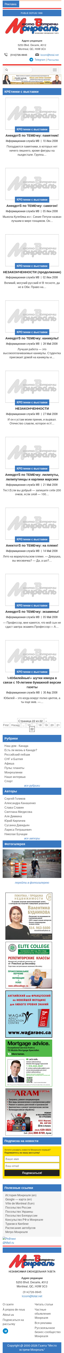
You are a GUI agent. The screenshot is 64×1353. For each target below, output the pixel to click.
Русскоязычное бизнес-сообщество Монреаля (48, 1332)
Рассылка (53, 59)
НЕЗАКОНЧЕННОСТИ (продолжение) (32, 272)
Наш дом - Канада (16, 746)
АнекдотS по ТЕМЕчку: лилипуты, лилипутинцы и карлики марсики (32, 476)
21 (58, 725)
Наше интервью (15, 777)
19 (46, 725)
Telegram (40, 59)
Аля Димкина (13, 816)
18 (40, 725)
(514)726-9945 (18, 55)
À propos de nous (14, 1309)
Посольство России (18, 1207)
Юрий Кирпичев (14, 821)
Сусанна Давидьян (17, 825)
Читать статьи (44, 1304)
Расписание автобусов (20, 1228)
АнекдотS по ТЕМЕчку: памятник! (32, 135)
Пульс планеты (14, 768)
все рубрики (32, 785)
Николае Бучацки (15, 834)
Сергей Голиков (14, 798)
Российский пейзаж (17, 754)
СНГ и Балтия (13, 759)
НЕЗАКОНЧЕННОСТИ (32, 408)
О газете (8, 1304)
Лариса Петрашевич (17, 829)
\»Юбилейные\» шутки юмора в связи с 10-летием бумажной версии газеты (32, 682)
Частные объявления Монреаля (43, 1313)
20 (52, 725)
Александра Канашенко (20, 803)
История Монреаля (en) (20, 1195)
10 (29, 725)
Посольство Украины (19, 1211)
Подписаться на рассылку (13, 1322)
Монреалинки (13, 772)
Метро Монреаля (16, 1232)
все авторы (32, 838)
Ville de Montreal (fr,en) (19, 1203)
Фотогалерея (14, 844)
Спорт (8, 781)
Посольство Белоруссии (21, 1215)
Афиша (9, 763)
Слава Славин (14, 807)
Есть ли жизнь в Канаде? (20, 750)
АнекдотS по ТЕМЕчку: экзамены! (32, 611)
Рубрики (11, 738)
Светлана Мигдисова (18, 812)
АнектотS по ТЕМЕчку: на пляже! (32, 545)
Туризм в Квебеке (17, 1224)
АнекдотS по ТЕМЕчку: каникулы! (32, 338)
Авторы (10, 791)
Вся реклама (43, 1323)
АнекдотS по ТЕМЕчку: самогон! (32, 205)
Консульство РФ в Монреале (24, 1219)
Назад (15, 725)
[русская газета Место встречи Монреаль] (32, 1263)
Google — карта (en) (18, 1199)
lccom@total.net (50, 55)
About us (8, 1315)
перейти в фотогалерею (32, 882)
